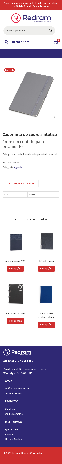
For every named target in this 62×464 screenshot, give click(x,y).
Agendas (18, 167)
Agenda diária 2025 (15, 261)
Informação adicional (20, 183)
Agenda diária (46, 261)
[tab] (31, 183)
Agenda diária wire (15, 313)
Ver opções (15, 268)
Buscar (51, 30)
